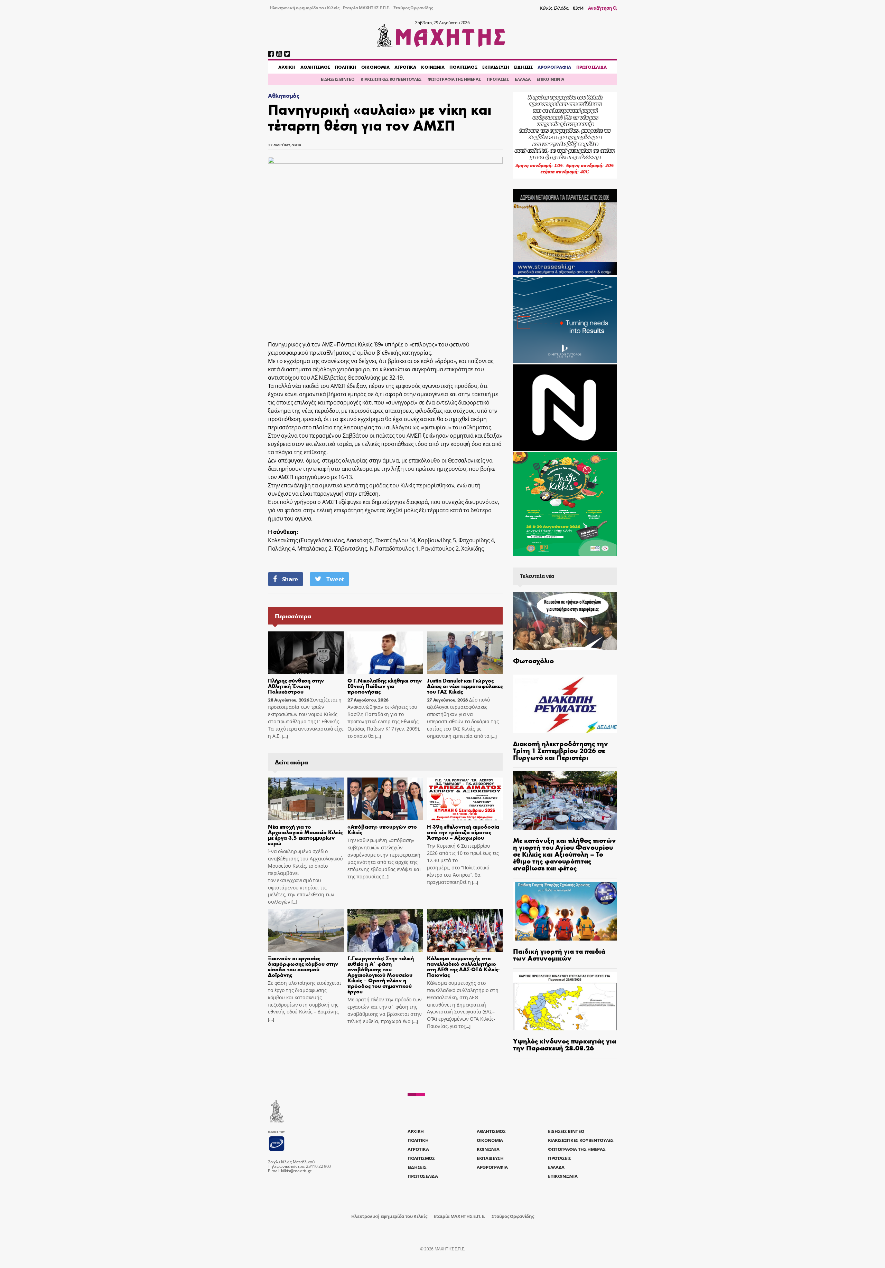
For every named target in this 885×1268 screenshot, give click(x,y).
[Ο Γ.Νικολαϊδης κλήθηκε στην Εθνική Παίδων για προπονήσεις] (385, 652)
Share (290, 579)
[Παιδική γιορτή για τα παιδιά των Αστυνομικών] (565, 911)
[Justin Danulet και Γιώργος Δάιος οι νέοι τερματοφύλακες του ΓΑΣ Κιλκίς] (465, 652)
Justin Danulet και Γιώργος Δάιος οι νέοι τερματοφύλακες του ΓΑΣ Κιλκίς (465, 686)
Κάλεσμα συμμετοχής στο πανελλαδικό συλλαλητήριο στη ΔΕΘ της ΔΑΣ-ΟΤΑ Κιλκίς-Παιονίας (463, 966)
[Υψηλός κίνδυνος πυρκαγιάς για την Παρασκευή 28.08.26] (565, 1001)
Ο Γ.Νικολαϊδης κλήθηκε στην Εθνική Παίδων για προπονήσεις (384, 686)
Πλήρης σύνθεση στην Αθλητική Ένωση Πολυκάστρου (296, 686)
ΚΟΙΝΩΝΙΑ (433, 67)
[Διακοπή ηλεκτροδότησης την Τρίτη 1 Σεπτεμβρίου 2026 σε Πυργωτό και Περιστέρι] (565, 704)
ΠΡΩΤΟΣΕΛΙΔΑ (591, 67)
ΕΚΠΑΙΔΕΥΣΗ (495, 67)
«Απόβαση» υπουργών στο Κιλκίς (382, 829)
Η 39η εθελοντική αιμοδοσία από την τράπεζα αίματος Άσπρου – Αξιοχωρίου (463, 832)
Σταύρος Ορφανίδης (413, 8)
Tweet (335, 579)
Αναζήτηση (600, 8)
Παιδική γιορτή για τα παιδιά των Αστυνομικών (559, 954)
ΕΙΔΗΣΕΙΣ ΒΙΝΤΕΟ (337, 79)
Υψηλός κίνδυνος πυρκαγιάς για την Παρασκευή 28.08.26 (564, 1044)
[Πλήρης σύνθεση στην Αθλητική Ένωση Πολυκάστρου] (306, 652)
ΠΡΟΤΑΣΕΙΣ (498, 79)
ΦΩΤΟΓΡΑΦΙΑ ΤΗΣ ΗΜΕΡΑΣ (454, 79)
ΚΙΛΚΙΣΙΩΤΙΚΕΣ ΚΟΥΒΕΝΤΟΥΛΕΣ (391, 79)
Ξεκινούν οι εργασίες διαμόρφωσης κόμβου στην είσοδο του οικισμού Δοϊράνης (303, 966)
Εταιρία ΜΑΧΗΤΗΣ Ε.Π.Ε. (366, 8)
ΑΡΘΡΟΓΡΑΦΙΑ (554, 67)
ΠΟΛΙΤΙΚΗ (345, 67)
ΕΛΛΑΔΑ (522, 79)
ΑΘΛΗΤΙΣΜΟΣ (315, 67)
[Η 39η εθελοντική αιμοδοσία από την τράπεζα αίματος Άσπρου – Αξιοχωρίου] (465, 799)
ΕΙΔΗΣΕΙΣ (523, 67)
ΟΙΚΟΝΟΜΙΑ (375, 67)
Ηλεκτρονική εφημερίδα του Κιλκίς (304, 8)
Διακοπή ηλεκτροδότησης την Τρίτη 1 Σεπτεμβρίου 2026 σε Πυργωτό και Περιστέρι (560, 750)
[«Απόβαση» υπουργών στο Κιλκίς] (385, 799)
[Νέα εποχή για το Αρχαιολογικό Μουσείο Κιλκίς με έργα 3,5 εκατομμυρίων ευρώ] (306, 799)
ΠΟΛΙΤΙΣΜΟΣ (463, 67)
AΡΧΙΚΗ (287, 67)
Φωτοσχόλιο (533, 660)
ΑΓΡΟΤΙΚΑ (405, 67)
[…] (284, 736)
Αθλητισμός (283, 95)
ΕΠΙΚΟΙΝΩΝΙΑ (550, 79)
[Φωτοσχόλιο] (565, 621)
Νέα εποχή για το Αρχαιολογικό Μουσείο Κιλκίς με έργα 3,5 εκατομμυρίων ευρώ (305, 835)
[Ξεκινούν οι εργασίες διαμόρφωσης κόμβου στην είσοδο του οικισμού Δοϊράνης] (306, 930)
